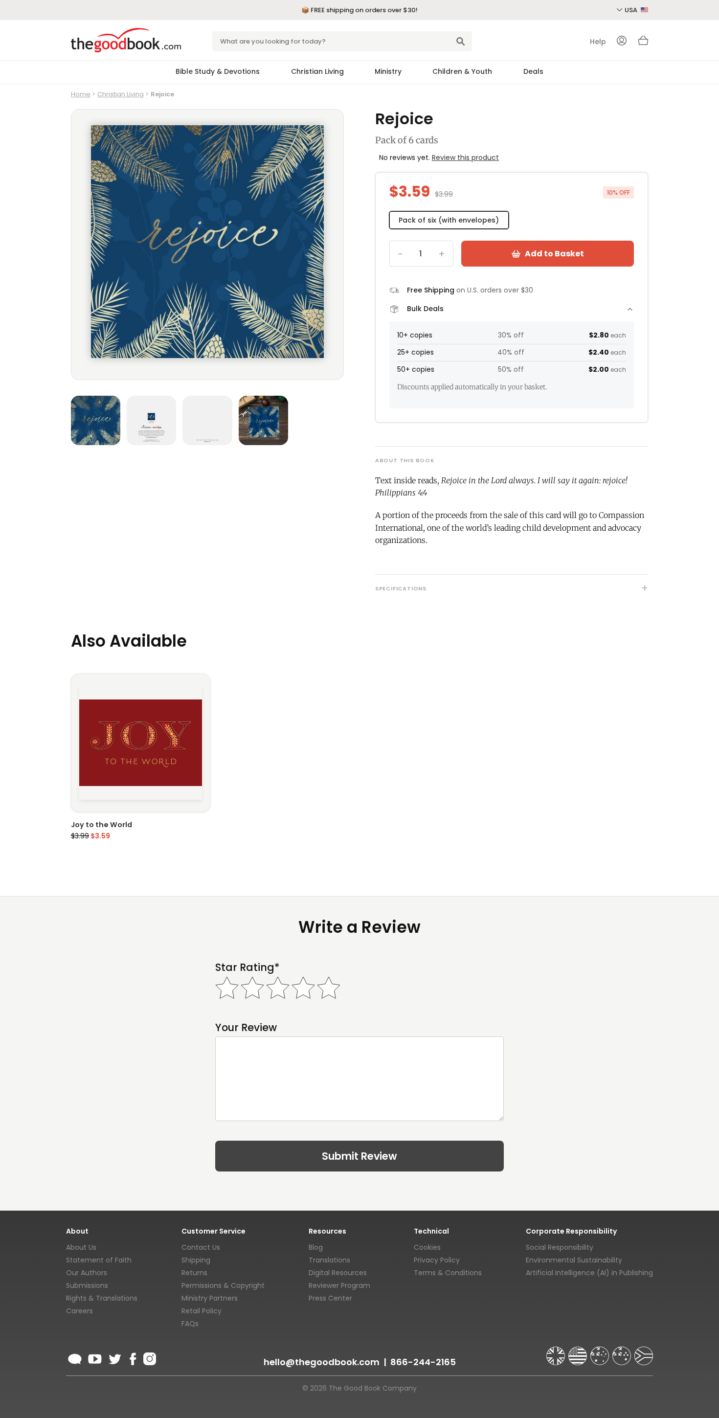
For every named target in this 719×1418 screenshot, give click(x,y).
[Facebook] (132, 1357)
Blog (316, 1247)
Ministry (388, 71)
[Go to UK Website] (556, 1351)
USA (632, 10)
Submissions (87, 1285)
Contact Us (200, 1247)
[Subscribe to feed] (75, 1357)
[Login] (622, 41)
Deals (533, 71)
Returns (194, 1273)
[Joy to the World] (140, 743)
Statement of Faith (99, 1260)
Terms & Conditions (448, 1273)
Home (80, 94)
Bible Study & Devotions (218, 71)
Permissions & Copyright (223, 1285)
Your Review (246, 1027)
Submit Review (359, 1156)
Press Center (330, 1298)
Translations (329, 1260)
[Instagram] (149, 1357)
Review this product (465, 157)
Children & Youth (462, 71)
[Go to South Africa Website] (643, 1351)
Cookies (427, 1247)
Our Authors (86, 1273)
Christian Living (317, 71)
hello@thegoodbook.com (322, 1362)
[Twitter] (114, 1357)
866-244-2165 (423, 1362)
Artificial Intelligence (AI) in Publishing (589, 1273)
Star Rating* (247, 967)
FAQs (190, 1323)
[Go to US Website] (578, 1351)
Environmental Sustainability (574, 1260)
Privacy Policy (437, 1260)
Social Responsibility (559, 1247)
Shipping (195, 1260)
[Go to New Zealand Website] (622, 1351)
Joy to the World (101, 825)
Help (598, 41)
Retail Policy (201, 1311)
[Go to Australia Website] (600, 1351)
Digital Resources (338, 1273)
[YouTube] (95, 1357)
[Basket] (643, 43)
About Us (81, 1247)
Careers (79, 1311)
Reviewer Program (339, 1285)
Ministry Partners (209, 1298)
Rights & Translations (101, 1298)
